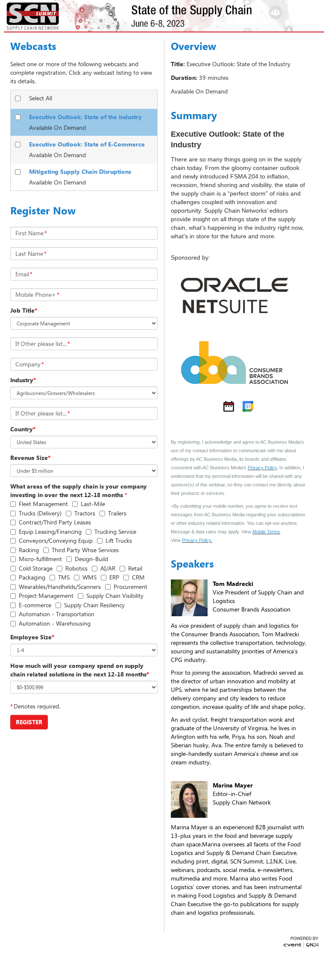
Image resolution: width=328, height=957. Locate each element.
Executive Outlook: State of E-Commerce (87, 144)
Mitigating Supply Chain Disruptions (80, 171)
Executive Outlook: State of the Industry (85, 117)
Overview (193, 46)
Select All (40, 98)
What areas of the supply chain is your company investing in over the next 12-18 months (78, 490)
